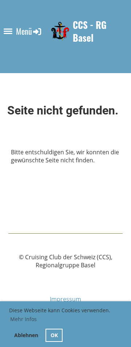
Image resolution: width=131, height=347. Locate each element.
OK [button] (54, 335)
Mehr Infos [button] (23, 319)
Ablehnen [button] (26, 335)
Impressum (65, 299)
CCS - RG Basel (90, 31)
